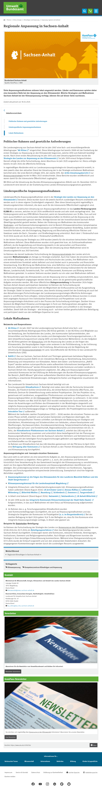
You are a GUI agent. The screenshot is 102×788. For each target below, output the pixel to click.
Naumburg (45, 492)
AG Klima (22, 150)
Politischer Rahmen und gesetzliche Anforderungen (28, 121)
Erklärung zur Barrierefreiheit (53, 772)
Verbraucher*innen (11, 761)
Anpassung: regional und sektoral (50, 20)
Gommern (72, 492)
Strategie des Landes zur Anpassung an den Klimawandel (30, 158)
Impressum (8, 772)
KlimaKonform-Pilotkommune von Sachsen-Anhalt (40, 430)
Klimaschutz (37, 341)
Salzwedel (53, 495)
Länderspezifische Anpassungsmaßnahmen (25, 127)
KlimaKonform (32, 386)
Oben (94, 745)
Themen (9, 20)
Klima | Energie (17, 20)
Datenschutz (35, 772)
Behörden (60, 761)
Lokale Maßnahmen (16, 133)
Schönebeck (59, 492)
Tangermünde (86, 492)
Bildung (73, 761)
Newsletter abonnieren (13, 671)
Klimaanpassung (14, 567)
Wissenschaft (29, 761)
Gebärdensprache (91, 772)
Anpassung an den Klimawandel (73, 527)
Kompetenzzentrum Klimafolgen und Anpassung (43, 567)
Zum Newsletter (11, 737)
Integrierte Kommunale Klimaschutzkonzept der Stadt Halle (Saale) (61, 499)
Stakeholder (21, 523)
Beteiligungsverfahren (41, 529)
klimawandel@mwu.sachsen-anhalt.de (21, 590)
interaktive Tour (15, 411)
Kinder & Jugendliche (90, 761)
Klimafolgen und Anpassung (31, 20)
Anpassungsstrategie (13, 175)
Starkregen (9, 225)
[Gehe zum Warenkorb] (90, 11)
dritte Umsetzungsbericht (76, 172)
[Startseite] (15, 7)
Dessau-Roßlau (71, 489)
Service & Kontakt (22, 772)
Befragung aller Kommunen (25, 446)
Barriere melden (10, 776)
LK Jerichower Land (52, 489)
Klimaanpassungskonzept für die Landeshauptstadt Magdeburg (37, 483)
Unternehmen (45, 761)
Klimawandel (43, 397)
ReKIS (10, 356)
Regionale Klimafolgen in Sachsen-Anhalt (23, 554)
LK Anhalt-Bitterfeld (86, 495)
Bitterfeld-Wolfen (30, 492)
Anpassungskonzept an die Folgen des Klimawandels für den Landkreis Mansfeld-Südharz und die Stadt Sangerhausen (53, 478)
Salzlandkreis (67, 495)
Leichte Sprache (74, 772)
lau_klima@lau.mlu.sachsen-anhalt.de (21, 606)
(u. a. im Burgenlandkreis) (71, 514)
